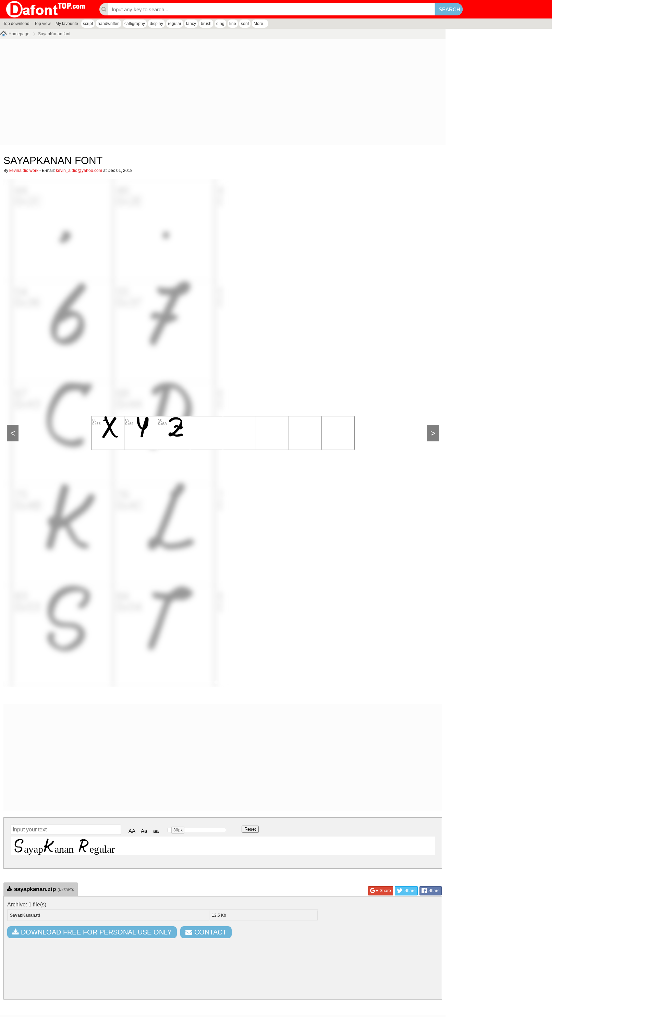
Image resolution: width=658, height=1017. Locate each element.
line (232, 23)
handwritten (109, 23)
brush (206, 23)
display (156, 23)
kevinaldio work (23, 170)
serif (245, 23)
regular (174, 23)
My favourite (67, 23)
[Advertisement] (205, 94)
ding (220, 23)
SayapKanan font (54, 34)
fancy (191, 23)
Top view (42, 23)
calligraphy (134, 23)
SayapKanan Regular (64, 845)
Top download (16, 23)
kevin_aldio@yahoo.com (79, 170)
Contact (209, 932)
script (88, 23)
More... (260, 23)
